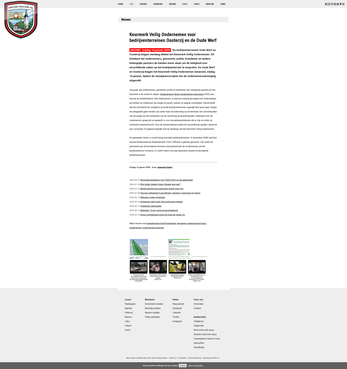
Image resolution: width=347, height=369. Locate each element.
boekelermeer (153, 223)
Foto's (127, 330)
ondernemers (135, 228)
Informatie (198, 304)
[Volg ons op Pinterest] (343, 7)
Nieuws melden (152, 312)
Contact (197, 308)
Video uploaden (152, 317)
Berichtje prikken (153, 308)
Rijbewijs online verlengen (152, 197)
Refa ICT (216, 358)
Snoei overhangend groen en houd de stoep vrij (162, 214)
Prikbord (158, 4)
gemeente (181, 223)
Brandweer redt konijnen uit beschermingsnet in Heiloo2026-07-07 (158, 277)
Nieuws (172, 4)
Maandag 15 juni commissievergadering (159, 210)
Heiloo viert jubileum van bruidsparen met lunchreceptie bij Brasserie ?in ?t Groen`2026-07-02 (196, 278)
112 (131, 4)
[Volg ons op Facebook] (326, 7)
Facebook (177, 308)
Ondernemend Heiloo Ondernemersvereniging (181, 94)
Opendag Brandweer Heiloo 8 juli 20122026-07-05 (177, 276)
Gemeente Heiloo (164, 167)
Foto (184, 4)
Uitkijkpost (199, 321)
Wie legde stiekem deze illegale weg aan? (160, 184)
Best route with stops (204, 330)
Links (223, 4)
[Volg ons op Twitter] (329, 7)
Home (120, 4)
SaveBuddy (199, 347)
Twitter (176, 317)
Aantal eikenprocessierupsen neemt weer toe (161, 188)
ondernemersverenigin (153, 228)
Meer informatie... (196, 366)
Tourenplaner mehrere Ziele (207, 338)
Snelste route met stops (205, 334)
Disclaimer (182, 358)
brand (163, 223)
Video (196, 4)
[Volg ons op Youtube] (338, 7)
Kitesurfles (199, 343)
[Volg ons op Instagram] (340, 7)
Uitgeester (199, 325)
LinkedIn (177, 312)
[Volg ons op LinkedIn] (332, 7)
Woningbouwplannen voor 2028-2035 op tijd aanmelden (166, 180)
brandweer (171, 223)
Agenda (143, 4)
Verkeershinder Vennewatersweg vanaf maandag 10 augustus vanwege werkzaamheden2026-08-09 (139, 278)
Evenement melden (154, 304)
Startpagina (130, 304)
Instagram (177, 321)
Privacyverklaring (194, 358)
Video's (128, 325)
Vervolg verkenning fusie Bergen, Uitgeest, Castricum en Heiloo (170, 193)
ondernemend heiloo (196, 223)
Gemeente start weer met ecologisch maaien (161, 201)
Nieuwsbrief (178, 304)
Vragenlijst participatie (150, 206)
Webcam (210, 4)
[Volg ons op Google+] (335, 7)
